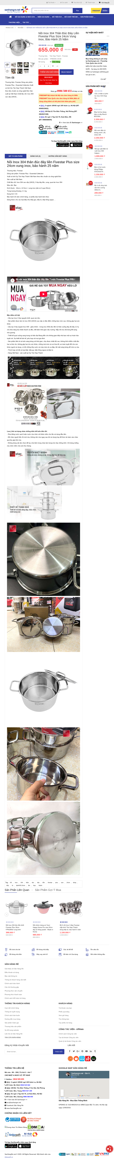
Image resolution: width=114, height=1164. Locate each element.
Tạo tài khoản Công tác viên (68, 1037)
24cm (68, 882)
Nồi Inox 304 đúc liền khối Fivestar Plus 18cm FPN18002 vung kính (15, 927)
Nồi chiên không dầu (98, 954)
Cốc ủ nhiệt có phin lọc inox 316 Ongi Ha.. (101, 96)
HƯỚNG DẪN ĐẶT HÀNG (57, 156)
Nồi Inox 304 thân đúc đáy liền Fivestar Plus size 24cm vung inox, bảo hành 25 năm (56, 27)
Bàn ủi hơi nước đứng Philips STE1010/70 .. (100, 169)
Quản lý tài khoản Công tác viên (70, 1041)
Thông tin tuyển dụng (12, 1012)
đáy (38, 882)
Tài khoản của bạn (65, 1008)
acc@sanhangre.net (14, 1102)
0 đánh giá (50, 45)
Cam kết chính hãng (12, 1008)
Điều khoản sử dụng (12, 972)
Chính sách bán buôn (12, 1015)
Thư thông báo (64, 1019)
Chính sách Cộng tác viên (68, 1034)
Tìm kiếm (20, 27)
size (62, 882)
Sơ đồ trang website (12, 1030)
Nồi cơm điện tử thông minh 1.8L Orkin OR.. (100, 132)
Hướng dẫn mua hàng (12, 1019)
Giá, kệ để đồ (68, 949)
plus (56, 882)
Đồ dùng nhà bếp (43, 949)
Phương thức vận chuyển (13, 991)
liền (44, 882)
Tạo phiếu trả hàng (65, 1023)
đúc (33, 882)
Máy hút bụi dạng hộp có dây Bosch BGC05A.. (100, 114)
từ (12, 885)
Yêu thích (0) (77, 2)
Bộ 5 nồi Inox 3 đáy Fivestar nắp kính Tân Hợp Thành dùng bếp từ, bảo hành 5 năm (70, 927)
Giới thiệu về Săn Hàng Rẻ (14, 969)
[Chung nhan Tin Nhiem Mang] (16, 1127)
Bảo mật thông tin (11, 976)
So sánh (65, 2)
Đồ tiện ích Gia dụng (70, 954)
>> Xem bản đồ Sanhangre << (16, 1099)
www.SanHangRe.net (13, 1108)
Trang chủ (10, 27)
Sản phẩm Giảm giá (12, 1023)
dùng (74, 882)
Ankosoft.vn (9, 1157)
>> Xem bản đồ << (71, 122)
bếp (7, 885)
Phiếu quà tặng (64, 1012)
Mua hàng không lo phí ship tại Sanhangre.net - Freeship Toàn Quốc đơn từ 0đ (96, 61)
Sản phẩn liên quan (17, 889)
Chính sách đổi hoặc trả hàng (15, 998)
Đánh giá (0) (35, 156)
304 (22, 882)
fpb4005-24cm (20, 885)
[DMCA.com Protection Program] (36, 1127)
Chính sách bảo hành (12, 983)
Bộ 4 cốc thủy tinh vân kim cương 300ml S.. (100, 187)
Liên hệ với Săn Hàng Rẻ (13, 1034)
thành (40, 885)
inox (16, 882)
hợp (34, 885)
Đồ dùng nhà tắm (15, 954)
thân (27, 882)
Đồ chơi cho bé (14, 949)
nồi (11, 882)
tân (29, 885)
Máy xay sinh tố (42, 954)
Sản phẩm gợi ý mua (48, 889)
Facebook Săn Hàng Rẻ (14, 1105)
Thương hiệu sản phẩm (13, 1026)
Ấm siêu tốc (95, 949)
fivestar (50, 882)
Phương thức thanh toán (13, 994)
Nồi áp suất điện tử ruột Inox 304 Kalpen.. (101, 151)
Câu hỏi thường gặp (12, 987)
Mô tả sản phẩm (15, 156)
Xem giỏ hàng (63, 1015)
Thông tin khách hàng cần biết (15, 980)
